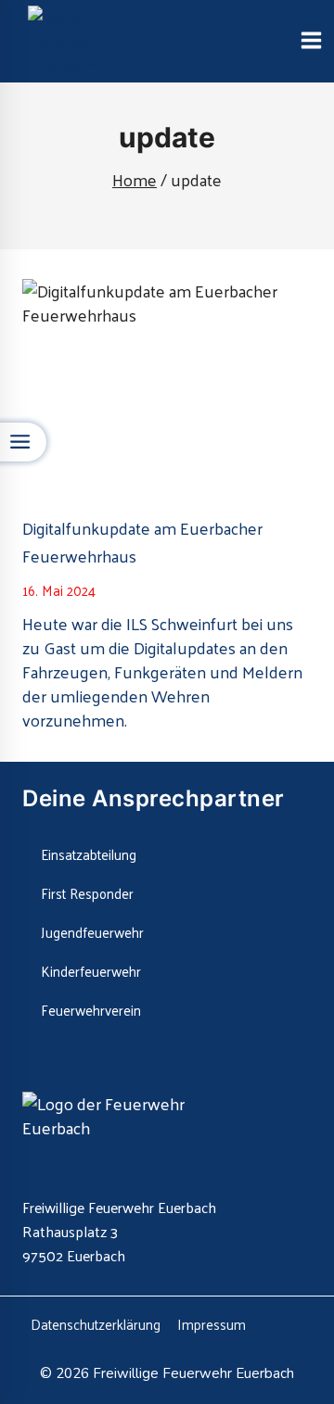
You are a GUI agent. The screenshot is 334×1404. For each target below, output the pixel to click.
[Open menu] (310, 41)
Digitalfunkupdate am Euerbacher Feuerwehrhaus (142, 541)
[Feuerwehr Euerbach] (102, 42)
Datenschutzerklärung (96, 1323)
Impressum (211, 1323)
